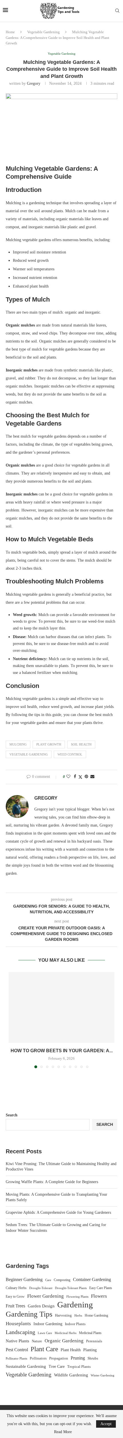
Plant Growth (48, 744)
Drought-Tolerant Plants (71, 1288)
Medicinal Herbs (65, 1333)
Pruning (78, 1358)
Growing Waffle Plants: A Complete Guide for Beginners (52, 1182)
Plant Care (44, 1349)
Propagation (58, 1358)
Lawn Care (45, 1333)
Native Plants (17, 1340)
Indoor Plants (75, 1324)
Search (11, 1115)
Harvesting (63, 1315)
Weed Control (69, 754)
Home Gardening (96, 1315)
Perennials (94, 1341)
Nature (37, 1341)
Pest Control (17, 1349)
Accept (106, 1424)
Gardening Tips (29, 1314)
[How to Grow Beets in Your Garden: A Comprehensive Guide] (61, 1007)
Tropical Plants (79, 1367)
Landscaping (20, 1332)
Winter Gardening (102, 1375)
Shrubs (93, 1358)
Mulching (18, 744)
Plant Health (71, 1349)
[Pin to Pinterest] (86, 776)
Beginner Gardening (24, 1279)
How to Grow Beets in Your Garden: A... (62, 1050)
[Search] (117, 11)
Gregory (33, 83)
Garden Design (41, 1306)
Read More (63, 1432)
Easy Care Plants (100, 1288)
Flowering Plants (77, 1296)
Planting (90, 1349)
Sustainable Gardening (26, 1366)
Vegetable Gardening (43, 32)
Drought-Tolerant (40, 1288)
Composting (62, 1280)
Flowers (99, 1296)
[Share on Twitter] (80, 777)
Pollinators (38, 1358)
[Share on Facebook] (75, 776)
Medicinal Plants (90, 1333)
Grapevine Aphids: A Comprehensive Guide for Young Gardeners (58, 1212)
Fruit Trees (15, 1306)
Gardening (75, 1305)
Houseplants (18, 1323)
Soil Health (81, 744)
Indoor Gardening (47, 1324)
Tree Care (57, 1366)
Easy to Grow (15, 1297)
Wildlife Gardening (71, 1375)
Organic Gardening (64, 1340)
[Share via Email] (92, 776)
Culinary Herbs (16, 1288)
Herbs (78, 1315)
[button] (13, 1020)
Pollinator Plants (16, 1358)
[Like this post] (68, 776)
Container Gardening (92, 1279)
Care (48, 1280)
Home (10, 32)
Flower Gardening (45, 1296)
